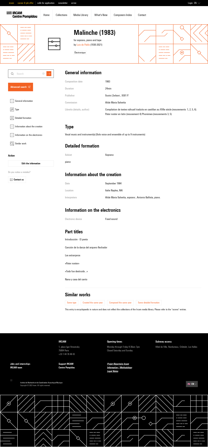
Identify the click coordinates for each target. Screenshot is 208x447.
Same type (71, 302)
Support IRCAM (66, 363)
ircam (11, 3)
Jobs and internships (20, 363)
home (46, 15)
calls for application (46, 3)
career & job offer (25, 3)
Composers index (123, 15)
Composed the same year (120, 302)
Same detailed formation (149, 302)
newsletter (63, 3)
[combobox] (31, 74)
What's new (101, 15)
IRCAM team (16, 367)
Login (190, 3)
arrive (73, 3)
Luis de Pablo (83, 44)
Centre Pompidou (67, 367)
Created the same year (93, 302)
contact (142, 15)
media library (80, 15)
